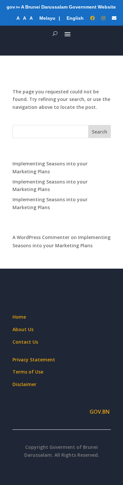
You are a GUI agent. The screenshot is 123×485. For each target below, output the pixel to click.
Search (99, 132)
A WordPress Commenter (41, 237)
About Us (22, 329)
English (75, 18)
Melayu (47, 18)
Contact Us (25, 342)
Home (19, 317)
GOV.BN (100, 411)
